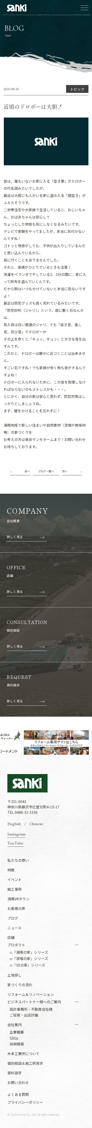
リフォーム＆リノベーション (30, 994)
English (14, 823)
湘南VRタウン (18, 899)
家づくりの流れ (19, 984)
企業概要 (17, 1032)
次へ (64, 471)
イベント (14, 879)
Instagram (16, 834)
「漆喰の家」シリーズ (29, 958)
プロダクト (16, 945)
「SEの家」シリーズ (27, 965)
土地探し (14, 975)
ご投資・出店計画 (24, 1015)
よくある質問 (18, 1094)
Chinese (36, 823)
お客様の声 (16, 908)
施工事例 (14, 889)
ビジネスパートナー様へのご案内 (34, 1001)
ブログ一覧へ (46, 471)
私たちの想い (18, 860)
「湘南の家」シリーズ (29, 952)
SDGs (14, 1038)
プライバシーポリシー (25, 1102)
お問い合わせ (18, 1082)
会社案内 (14, 1024)
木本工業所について (23, 1053)
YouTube (15, 843)
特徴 (11, 870)
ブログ (12, 918)
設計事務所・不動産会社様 (31, 1009)
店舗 (11, 937)
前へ (27, 471)
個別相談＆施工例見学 (25, 1063)
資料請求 (14, 1073)
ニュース (14, 927)
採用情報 (17, 1044)
